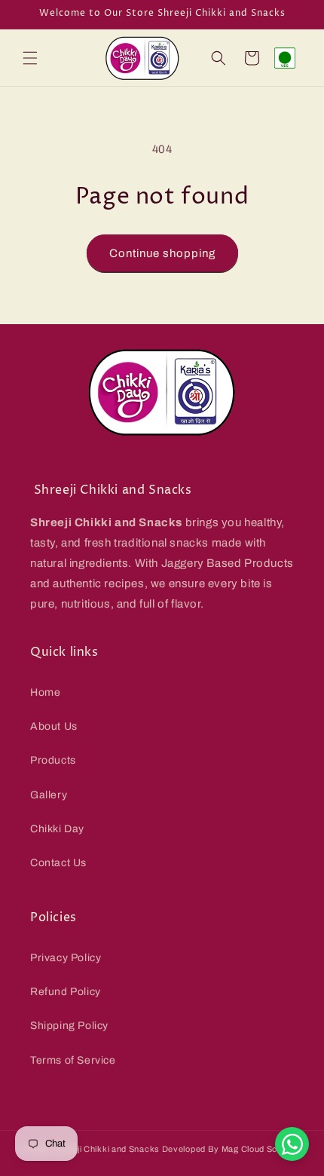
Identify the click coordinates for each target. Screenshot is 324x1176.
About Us (54, 726)
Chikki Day (57, 829)
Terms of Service (73, 1060)
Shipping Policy (69, 1025)
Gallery (48, 795)
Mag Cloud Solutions (263, 1148)
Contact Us (58, 862)
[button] (30, 58)
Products (53, 760)
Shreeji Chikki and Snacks (106, 1148)
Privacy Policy (65, 957)
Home (45, 692)
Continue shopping (162, 253)
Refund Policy (65, 991)
